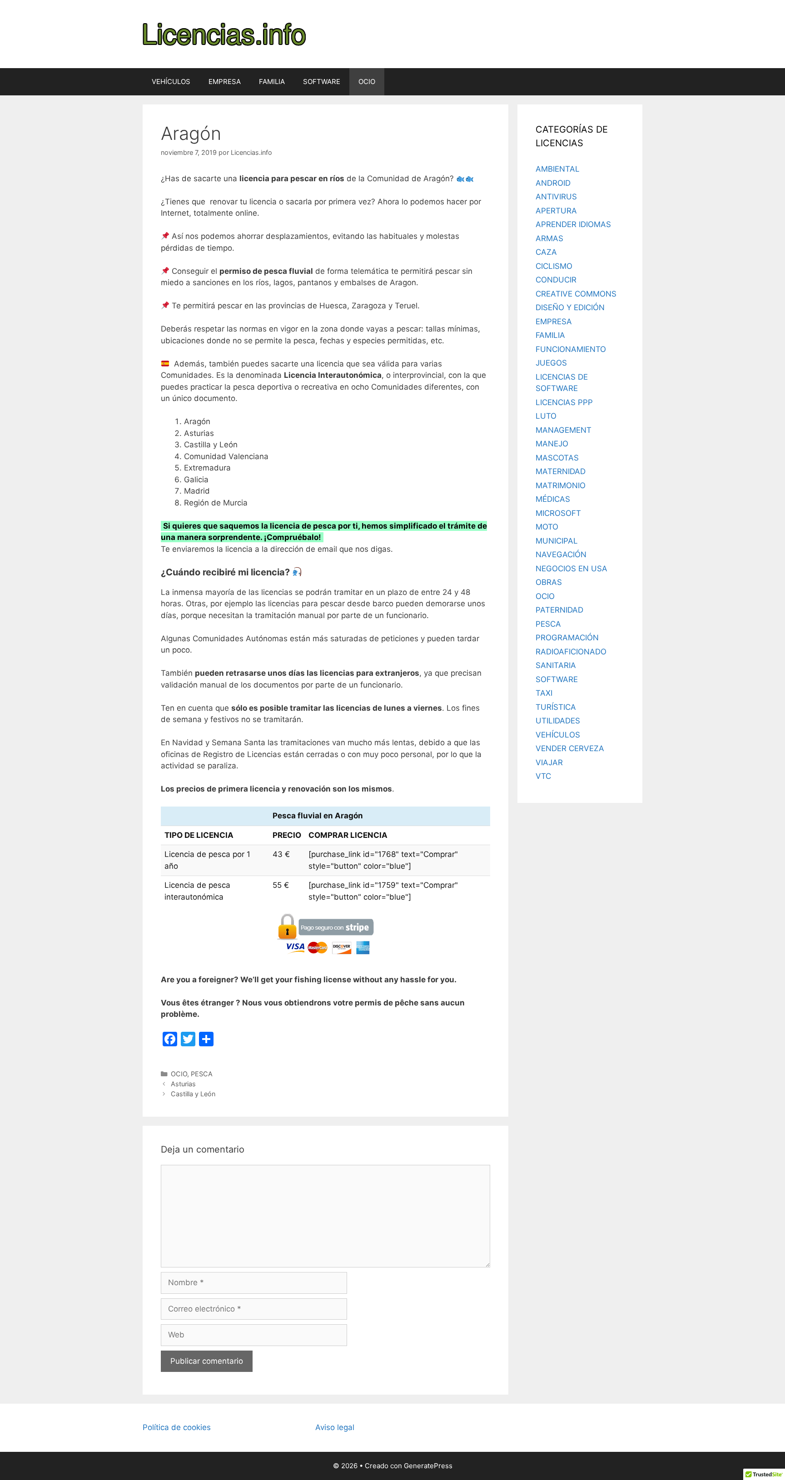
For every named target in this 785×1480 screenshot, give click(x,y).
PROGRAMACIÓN (567, 637)
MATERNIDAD (561, 471)
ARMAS (549, 238)
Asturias (183, 1084)
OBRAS (549, 582)
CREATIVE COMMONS (576, 293)
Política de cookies (177, 1427)
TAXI (544, 693)
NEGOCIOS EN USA (571, 568)
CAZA (546, 252)
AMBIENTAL (558, 168)
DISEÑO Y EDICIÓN (570, 307)
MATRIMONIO (561, 485)
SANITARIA (556, 665)
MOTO (547, 526)
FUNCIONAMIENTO (571, 349)
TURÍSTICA (556, 707)
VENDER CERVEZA (570, 748)
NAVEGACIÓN (561, 554)
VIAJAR (549, 762)
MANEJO (552, 443)
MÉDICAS (553, 499)
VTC (543, 776)
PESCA (202, 1074)
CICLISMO (554, 266)
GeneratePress (428, 1465)
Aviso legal (334, 1427)
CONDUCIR (556, 279)
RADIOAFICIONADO (571, 651)
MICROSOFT (558, 513)
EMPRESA (225, 81)
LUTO (546, 416)
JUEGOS (551, 362)
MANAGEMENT (563, 430)
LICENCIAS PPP (564, 402)
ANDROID (553, 183)
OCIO (366, 81)
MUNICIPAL (557, 540)
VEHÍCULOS (171, 81)
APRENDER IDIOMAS (573, 224)
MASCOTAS (557, 457)
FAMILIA (272, 81)
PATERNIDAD (559, 609)
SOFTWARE (321, 81)
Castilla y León (193, 1094)
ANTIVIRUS (556, 196)
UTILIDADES (558, 720)
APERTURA (556, 210)
